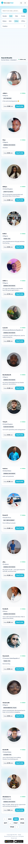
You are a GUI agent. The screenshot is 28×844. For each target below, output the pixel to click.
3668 (10, 819)
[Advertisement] (14, 42)
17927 (16, 823)
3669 (16, 819)
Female (23, 16)
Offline (23, 21)
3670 (22, 819)
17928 (22, 823)
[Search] (25, 11)
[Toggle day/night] (21, 3)
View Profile (19, 106)
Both (11, 16)
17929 (12, 827)
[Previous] (4, 819)
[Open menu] (25, 3)
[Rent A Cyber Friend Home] (7, 3)
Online (16, 21)
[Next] (17, 827)
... (10, 823)
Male (16, 16)
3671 (5, 823)
